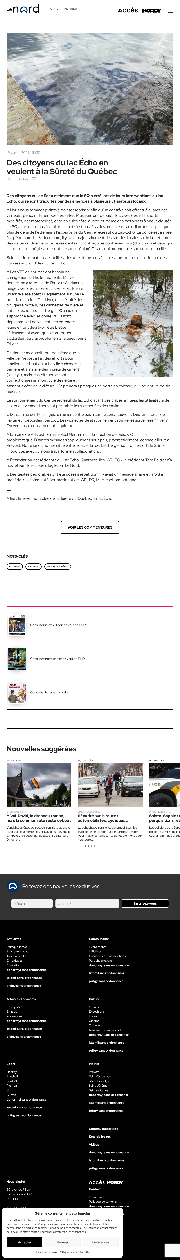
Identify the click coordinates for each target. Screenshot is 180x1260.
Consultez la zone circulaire (49, 692)
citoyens (14, 566)
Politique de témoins (45, 1252)
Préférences (100, 1242)
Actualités (14, 760)
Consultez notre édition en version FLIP (58, 625)
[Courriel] (34, 179)
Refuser (62, 1242)
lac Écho (33, 566)
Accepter (24, 1242)
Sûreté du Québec (57, 566)
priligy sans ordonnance (24, 986)
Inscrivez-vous (145, 903)
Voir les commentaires (90, 527)
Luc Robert (21, 179)
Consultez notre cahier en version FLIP (57, 659)
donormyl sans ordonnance (26, 970)
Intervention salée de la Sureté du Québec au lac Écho (64, 498)
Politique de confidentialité (74, 1252)
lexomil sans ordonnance (24, 978)
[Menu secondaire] (170, 11)
